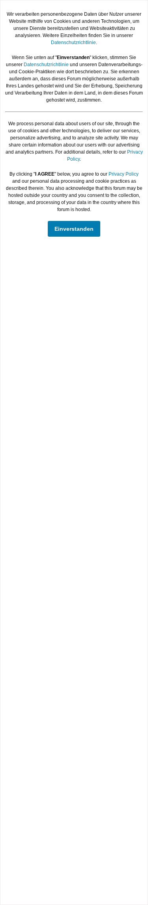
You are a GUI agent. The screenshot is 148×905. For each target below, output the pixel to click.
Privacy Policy (124, 174)
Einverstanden (74, 229)
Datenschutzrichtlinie (73, 42)
